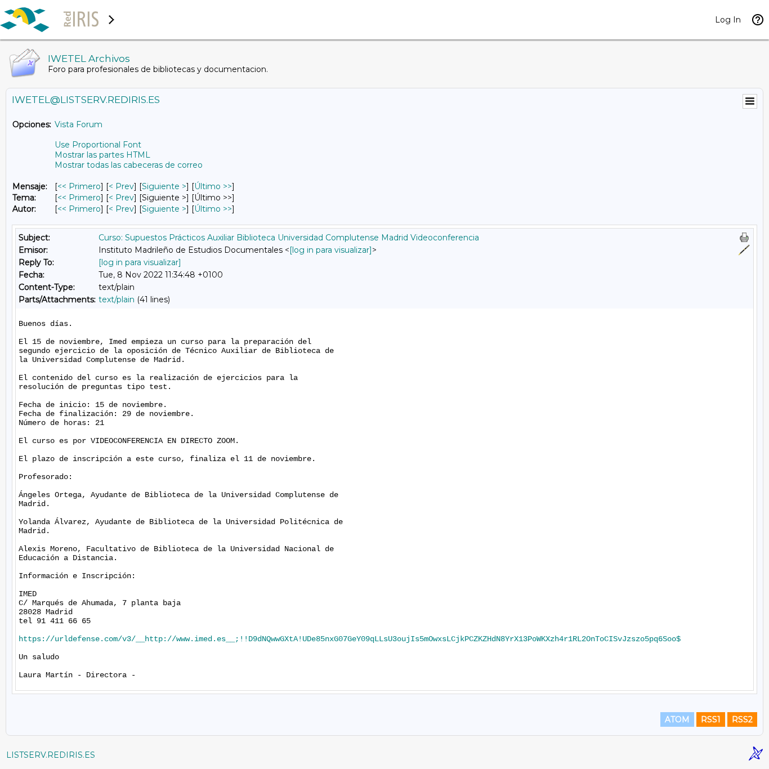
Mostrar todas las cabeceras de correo (129, 165)
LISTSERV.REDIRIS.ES (50, 755)
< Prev (121, 186)
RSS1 (711, 719)
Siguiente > (164, 186)
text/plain (117, 299)
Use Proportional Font (98, 145)
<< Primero (79, 186)
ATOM (677, 719)
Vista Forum (78, 124)
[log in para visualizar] (330, 250)
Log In (728, 20)
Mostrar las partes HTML (102, 155)
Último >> (213, 186)
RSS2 (742, 719)
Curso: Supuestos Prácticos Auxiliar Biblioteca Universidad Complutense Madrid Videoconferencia (289, 238)
